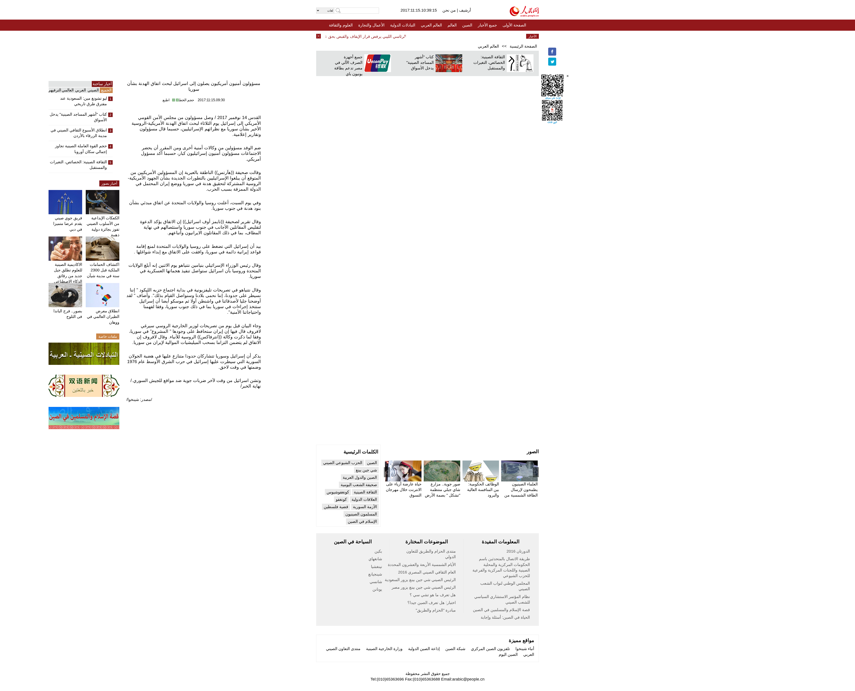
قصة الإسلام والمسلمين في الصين (501, 610)
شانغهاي (375, 559)
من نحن (449, 10)
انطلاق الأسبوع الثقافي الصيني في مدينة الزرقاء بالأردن (79, 133)
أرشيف (464, 10)
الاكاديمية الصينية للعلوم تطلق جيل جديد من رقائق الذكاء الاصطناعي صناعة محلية (68, 275)
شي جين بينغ (366, 470)
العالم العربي (431, 25)
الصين (467, 25)
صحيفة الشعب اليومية (359, 485)
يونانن (377, 589)
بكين (378, 551)
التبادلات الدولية (402, 25)
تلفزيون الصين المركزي (490, 649)
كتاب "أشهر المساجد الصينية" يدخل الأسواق (420, 62)
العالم (452, 25)
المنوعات (443, 36)
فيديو (408, 36)
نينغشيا (376, 566)
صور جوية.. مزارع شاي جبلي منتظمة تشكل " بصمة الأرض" (442, 489)
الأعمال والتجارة (371, 25)
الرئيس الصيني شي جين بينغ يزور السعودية (420, 580)
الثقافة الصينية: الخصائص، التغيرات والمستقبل (489, 62)
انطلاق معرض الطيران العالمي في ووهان (103, 316)
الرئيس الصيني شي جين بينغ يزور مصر (424, 587)
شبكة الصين (455, 649)
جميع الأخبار (487, 25)
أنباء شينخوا (524, 649)
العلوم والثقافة (341, 25)
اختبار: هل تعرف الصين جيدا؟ (431, 602)
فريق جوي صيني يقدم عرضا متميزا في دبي (67, 223)
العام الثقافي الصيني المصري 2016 (427, 572)
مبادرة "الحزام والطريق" (436, 610)
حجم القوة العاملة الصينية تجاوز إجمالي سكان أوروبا (81, 149)
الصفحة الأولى (514, 25)
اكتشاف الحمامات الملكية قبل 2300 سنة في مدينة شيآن (103, 270)
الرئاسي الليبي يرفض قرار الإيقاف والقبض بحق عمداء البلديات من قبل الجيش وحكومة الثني (343, 36)
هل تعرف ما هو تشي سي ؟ (433, 595)
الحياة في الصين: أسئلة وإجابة (505, 617)
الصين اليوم (508, 654)
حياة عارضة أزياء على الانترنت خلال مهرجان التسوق (403, 489)
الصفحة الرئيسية (523, 46)
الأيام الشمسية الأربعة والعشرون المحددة (422, 564)
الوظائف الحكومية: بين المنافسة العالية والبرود (483, 489)
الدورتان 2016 (518, 551)
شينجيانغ (375, 574)
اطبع (166, 100)
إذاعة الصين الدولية (424, 649)
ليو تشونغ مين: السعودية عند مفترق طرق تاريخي (83, 101)
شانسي (376, 582)
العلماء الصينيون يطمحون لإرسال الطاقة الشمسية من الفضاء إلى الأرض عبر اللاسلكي (520, 495)
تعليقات (424, 36)
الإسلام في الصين (362, 521)
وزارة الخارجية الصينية (384, 649)
